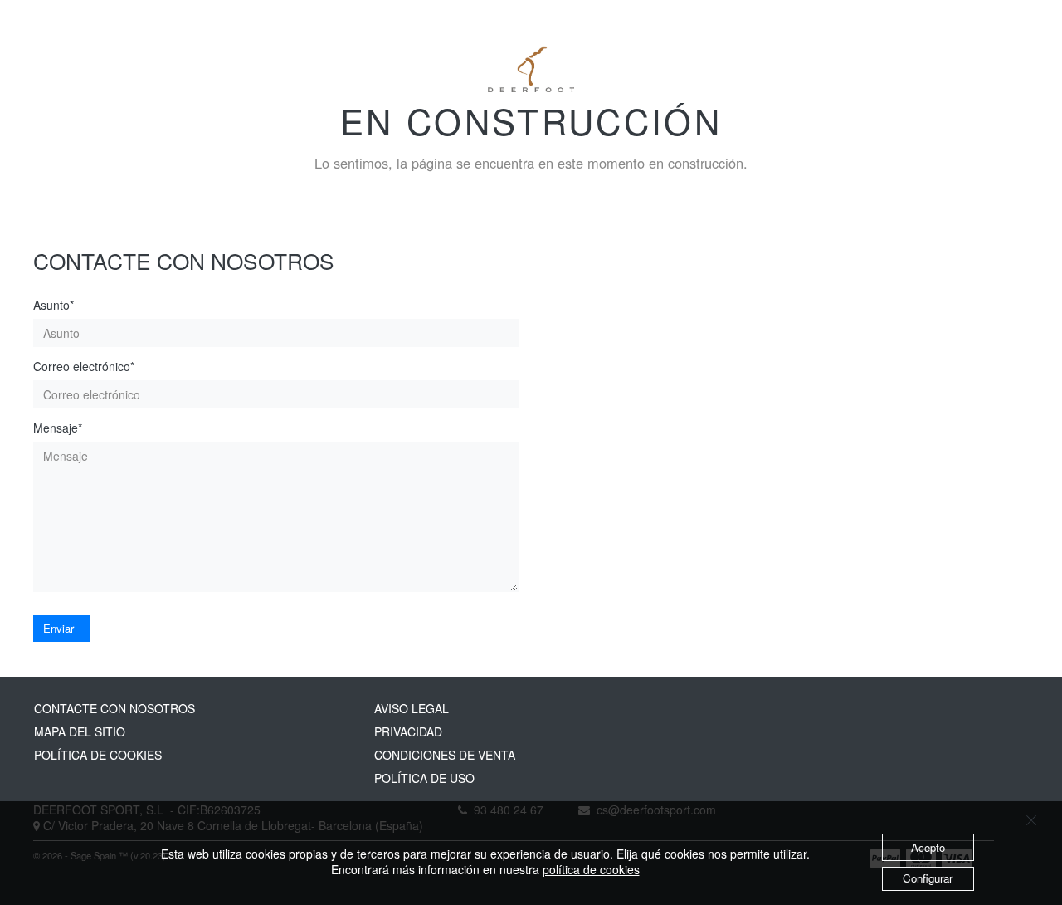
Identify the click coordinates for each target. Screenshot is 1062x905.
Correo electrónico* (83, 366)
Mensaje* (57, 428)
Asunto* (53, 305)
